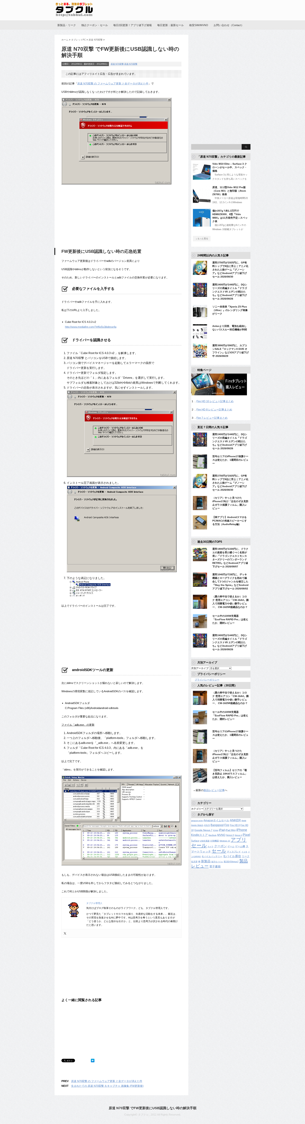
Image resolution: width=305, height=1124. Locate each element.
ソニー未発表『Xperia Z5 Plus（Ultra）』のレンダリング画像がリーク (230, 310)
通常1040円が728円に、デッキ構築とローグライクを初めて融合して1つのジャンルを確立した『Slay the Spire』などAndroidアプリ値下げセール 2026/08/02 (230, 581)
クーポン (220, 846)
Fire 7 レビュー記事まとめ (212, 417)
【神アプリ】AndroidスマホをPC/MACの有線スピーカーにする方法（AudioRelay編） (229, 521)
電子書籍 (215, 866)
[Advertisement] (91, 217)
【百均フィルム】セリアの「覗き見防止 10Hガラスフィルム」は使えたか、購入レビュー (229, 774)
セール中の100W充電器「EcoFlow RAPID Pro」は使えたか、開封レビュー (230, 619)
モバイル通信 (232, 856)
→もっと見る (201, 238)
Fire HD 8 (235, 825)
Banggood (217, 825)
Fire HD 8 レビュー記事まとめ (214, 409)
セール (219, 851)
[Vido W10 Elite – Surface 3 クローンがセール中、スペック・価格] (202, 178)
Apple (243, 821)
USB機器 (214, 841)
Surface (195, 840)
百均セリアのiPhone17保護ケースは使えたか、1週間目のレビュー (230, 460)
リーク (246, 856)
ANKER (235, 820)
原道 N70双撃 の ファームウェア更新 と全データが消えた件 (112, 83)
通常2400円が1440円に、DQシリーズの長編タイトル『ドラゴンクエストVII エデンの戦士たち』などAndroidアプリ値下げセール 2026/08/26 (229, 291)
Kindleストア (199, 834)
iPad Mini (230, 830)
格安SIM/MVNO (198, 25)
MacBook (212, 835)
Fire (226, 825)
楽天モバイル (217, 862)
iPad (222, 830)
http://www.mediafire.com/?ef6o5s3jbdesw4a (90, 326)
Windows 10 (225, 841)
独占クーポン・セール (94, 25)
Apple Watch (197, 825)
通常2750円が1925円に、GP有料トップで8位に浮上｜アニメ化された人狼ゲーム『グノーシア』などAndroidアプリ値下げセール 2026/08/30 (230, 269)
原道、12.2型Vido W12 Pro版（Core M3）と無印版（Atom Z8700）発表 (229, 191)
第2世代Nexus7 (231, 861)
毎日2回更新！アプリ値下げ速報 (132, 25)
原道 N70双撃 (117, 64)
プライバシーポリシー (207, 679)
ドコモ (244, 852)
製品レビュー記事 (214, 790)
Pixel (246, 835)
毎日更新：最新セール (170, 25)
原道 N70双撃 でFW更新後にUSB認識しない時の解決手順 (152, 1108)
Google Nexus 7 (203, 830)
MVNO (221, 834)
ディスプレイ (234, 851)
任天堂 (194, 861)
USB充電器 (205, 841)
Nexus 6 (238, 835)
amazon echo (197, 821)
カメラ (210, 846)
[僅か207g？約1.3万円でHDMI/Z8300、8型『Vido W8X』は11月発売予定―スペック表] (202, 225)
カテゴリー (197, 808)
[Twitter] (65, 933)
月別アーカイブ (199, 668)
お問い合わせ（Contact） (229, 25)
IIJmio (215, 830)
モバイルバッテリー (212, 856)
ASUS (207, 825)
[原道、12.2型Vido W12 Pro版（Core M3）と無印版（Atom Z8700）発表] (202, 201)
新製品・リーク (66, 25)
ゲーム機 (240, 846)
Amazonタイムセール (216, 820)
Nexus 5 (230, 835)
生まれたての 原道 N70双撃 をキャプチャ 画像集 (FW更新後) (107, 1085)
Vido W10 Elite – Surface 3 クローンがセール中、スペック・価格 (229, 167)
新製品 (206, 861)
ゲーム (231, 846)
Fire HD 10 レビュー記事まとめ (215, 401)
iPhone (241, 830)
